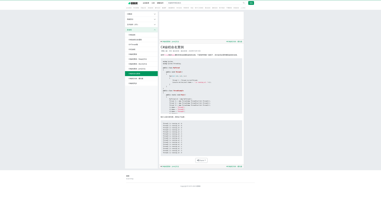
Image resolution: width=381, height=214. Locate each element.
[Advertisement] (201, 25)
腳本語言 (157, 8)
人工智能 (243, 8)
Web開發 (136, 8)
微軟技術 (215, 8)
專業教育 (186, 8)
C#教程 (129, 14)
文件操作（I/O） (133, 24)
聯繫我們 (160, 3)
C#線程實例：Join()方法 (170, 41)
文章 (153, 3)
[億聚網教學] (133, 3)
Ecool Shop (129, 179)
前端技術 (236, 8)
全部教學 (146, 3)
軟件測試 (222, 8)
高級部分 (130, 19)
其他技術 (150, 8)
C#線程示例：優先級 (235, 41)
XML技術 (179, 8)
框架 (192, 8)
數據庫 (164, 8)
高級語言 (143, 8)
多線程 (129, 30)
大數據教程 (171, 8)
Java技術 (129, 8)
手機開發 (229, 8)
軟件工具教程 (199, 8)
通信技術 (207, 8)
